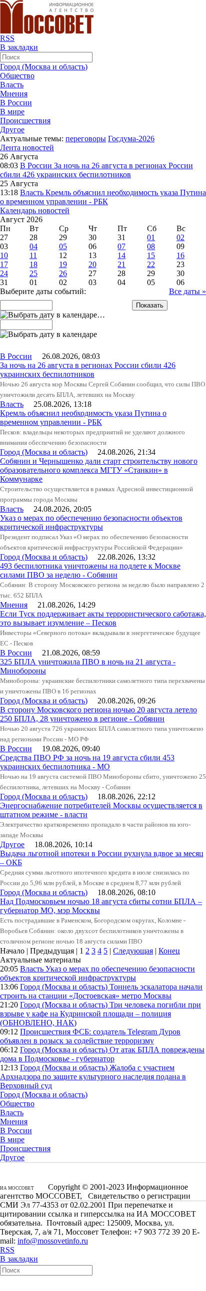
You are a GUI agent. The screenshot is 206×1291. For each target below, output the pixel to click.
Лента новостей (27, 147)
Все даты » (187, 291)
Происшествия (25, 120)
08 (151, 246)
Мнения (14, 93)
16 (180, 255)
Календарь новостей (35, 210)
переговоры (86, 138)
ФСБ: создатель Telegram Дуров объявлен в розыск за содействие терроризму (90, 1036)
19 (63, 264)
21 (122, 264)
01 (151, 237)
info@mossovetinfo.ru (53, 1241)
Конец (169, 951)
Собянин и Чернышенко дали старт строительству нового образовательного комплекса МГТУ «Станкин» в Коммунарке (99, 470)
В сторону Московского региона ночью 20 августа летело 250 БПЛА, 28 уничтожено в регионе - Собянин (98, 714)
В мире (12, 111)
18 (34, 264)
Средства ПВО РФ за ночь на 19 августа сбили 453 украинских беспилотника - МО (87, 762)
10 (4, 255)
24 (4, 273)
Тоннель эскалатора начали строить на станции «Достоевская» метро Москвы (101, 991)
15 (151, 255)
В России (16, 102)
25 (34, 273)
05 (63, 246)
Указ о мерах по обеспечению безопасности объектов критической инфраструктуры (91, 522)
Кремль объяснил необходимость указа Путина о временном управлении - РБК (103, 197)
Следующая (133, 951)
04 (34, 246)
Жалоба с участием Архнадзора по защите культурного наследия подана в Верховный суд (93, 1076)
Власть (12, 84)
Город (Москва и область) (44, 66)
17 (4, 264)
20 (92, 264)
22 (151, 264)
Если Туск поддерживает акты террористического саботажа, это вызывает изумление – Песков (103, 618)
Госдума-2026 (131, 138)
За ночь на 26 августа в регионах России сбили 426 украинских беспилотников (96, 170)
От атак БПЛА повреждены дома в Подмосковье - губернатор (102, 1054)
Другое (12, 129)
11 (33, 255)
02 (180, 237)
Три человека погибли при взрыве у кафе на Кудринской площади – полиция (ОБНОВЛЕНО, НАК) (100, 1013)
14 (122, 255)
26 (63, 273)
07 (122, 246)
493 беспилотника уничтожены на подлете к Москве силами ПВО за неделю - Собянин (90, 570)
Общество (17, 75)
